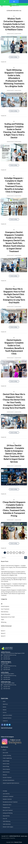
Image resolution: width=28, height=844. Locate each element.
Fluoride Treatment (7, 777)
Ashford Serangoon (6, 661)
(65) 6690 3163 (6, 667)
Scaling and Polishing (7, 813)
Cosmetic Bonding (7, 755)
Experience (5, 704)
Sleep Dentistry (6, 815)
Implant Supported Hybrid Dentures (11, 783)
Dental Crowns (6, 763)
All (5, 61)
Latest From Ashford (7, 715)
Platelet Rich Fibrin (7, 804)
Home (4, 701)
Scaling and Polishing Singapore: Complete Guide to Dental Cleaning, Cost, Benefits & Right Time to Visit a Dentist (13, 579)
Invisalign (5, 791)
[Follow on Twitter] (7, 725)
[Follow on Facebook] (2, 725)
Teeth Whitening (6, 821)
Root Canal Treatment (8, 810)
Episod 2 (3, 633)
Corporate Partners (7, 718)
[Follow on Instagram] (5, 725)
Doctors (4, 707)
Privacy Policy (12, 838)
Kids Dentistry (4, 611)
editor (19, 33)
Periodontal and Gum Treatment (10, 802)
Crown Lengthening (7, 758)
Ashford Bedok (5, 672)
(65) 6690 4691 (6, 657)
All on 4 (4, 749)
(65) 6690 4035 (6, 677)
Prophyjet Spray (6, 807)
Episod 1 (3, 630)
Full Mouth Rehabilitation (8, 780)
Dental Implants (5, 606)
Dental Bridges (6, 761)
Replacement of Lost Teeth (8, 617)
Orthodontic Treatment (8, 796)
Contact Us (5, 720)
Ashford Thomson (5, 652)
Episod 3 (3, 636)
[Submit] (25, 557)
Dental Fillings (6, 766)
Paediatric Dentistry (7, 799)
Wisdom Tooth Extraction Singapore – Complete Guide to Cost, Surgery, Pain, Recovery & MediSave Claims (14, 24)
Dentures (5, 774)
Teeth (2, 619)
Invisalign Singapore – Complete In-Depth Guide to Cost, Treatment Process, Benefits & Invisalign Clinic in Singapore (14, 585)
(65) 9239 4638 (6, 659)
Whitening (3, 622)
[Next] (23, 553)
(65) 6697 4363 (6, 686)
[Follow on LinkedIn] (9, 725)
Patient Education (5, 614)
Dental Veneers (6, 772)
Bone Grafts (5, 752)
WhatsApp (14, 4)
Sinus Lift (5, 818)
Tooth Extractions (7, 824)
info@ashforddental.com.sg (9, 655)
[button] (2, 6)
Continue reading (14, 57)
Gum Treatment (5, 609)
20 (20, 552)
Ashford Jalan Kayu (6, 681)
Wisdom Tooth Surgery (8, 827)
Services (4, 712)
